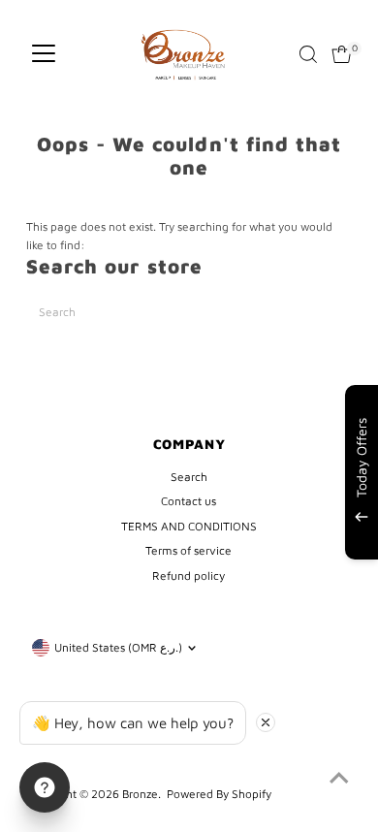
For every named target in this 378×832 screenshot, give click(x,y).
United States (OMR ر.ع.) (118, 647)
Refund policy (188, 575)
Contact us (188, 501)
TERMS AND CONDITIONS (189, 526)
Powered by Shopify (219, 793)
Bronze (140, 793)
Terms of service (188, 550)
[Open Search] (308, 54)
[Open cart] (341, 54)
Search (189, 476)
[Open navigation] (43, 54)
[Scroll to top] (339, 778)
